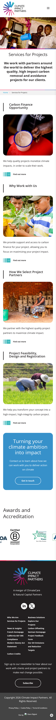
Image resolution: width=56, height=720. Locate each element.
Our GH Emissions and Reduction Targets (36, 646)
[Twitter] (32, 606)
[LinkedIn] (24, 606)
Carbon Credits (14, 654)
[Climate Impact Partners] (14, 9)
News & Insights (14, 628)
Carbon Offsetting (36, 628)
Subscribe (28, 683)
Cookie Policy (25, 708)
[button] (50, 715)
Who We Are (12, 617)
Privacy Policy (13, 708)
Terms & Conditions (40, 708)
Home (5, 92)
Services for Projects (16, 621)
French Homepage (15, 632)
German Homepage (36, 632)
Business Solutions (36, 617)
